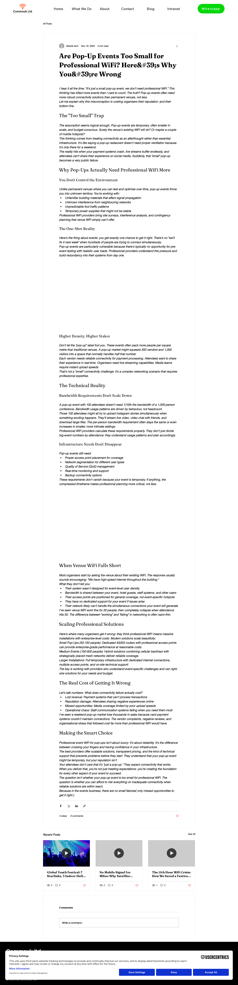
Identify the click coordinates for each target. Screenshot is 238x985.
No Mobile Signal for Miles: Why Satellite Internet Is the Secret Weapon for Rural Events (118, 874)
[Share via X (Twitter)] (68, 805)
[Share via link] (84, 805)
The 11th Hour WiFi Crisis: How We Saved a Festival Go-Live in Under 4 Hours (171, 874)
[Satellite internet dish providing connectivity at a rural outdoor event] (119, 853)
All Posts (47, 23)
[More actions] (177, 46)
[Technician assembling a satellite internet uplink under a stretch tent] (171, 853)
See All (191, 834)
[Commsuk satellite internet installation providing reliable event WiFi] (66, 853)
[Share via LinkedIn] (76, 805)
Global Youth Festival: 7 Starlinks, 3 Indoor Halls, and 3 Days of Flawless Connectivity (66, 874)
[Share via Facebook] (60, 805)
